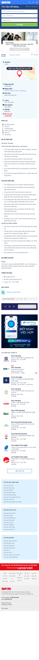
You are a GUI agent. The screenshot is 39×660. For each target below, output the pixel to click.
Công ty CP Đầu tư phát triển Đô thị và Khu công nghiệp (23, 425)
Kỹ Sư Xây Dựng (16, 356)
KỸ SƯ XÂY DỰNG (16, 377)
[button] (33, 2)
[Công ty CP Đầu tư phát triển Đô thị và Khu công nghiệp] (6, 425)
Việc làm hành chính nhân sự (12, 555)
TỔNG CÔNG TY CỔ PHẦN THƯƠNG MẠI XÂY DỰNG (23, 459)
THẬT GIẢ (34, 578)
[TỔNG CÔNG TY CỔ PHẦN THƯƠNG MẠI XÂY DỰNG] (6, 460)
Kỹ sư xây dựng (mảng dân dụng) (21, 422)
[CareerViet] (25, 567)
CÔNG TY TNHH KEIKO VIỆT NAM (20, 402)
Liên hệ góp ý (4, 608)
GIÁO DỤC (34, 573)
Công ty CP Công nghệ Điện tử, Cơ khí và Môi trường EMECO (23, 448)
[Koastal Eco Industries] (6, 368)
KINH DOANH (12, 573)
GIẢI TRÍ (19, 580)
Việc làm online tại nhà (10, 541)
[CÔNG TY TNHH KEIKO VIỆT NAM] (6, 403)
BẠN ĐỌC (34, 576)
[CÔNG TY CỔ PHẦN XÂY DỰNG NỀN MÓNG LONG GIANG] (6, 380)
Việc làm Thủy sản (9, 499)
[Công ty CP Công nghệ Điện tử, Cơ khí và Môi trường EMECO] (6, 448)
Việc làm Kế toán (8, 485)
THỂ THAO (26, 573)
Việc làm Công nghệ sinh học (12, 497)
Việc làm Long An (9, 522)
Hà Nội (6, 64)
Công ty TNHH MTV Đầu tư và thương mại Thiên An (22, 391)
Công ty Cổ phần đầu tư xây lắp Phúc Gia (22, 358)
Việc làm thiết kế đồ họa (11, 557)
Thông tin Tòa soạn (6, 603)
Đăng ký (28, 6)
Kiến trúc (17, 90)
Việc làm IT (7, 550)
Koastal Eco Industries (17, 369)
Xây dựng (23, 90)
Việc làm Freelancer (9, 548)
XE (12, 578)
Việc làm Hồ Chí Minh (10, 513)
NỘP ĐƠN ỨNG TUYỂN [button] (19, 49)
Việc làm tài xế (8, 552)
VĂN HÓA (19, 577)
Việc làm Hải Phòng (9, 527)
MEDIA (5, 573)
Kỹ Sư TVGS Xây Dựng (18, 410)
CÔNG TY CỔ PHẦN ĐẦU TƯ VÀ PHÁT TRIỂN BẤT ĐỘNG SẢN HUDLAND (19, 45)
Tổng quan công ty (14, 55)
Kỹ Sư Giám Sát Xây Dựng (19, 433)
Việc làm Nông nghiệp (10, 495)
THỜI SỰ (5, 576)
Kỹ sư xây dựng (16, 367)
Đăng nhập (34, 6)
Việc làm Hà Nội (8, 515)
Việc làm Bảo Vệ (8, 490)
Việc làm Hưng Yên (9, 529)
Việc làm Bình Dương (9, 518)
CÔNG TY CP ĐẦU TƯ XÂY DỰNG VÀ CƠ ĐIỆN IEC (23, 413)
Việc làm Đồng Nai (9, 520)
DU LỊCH (12, 581)
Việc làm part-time (9, 543)
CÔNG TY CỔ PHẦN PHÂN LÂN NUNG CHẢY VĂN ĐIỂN (23, 436)
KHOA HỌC (26, 576)
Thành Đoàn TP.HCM (6, 604)
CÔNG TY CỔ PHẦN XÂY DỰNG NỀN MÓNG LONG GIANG (22, 380)
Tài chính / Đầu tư (9, 90)
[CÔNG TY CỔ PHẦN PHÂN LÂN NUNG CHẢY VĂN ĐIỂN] (6, 436)
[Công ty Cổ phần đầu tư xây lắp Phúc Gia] (6, 358)
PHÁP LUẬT (5, 581)
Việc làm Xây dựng (9, 488)
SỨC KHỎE (26, 578)
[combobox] (19, 11)
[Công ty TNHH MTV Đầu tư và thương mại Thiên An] (6, 391)
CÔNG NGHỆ (12, 576)
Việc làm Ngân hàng (9, 492)
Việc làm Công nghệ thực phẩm (12, 502)
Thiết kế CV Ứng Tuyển (13, 292)
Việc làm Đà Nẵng (9, 525)
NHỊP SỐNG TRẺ (19, 574)
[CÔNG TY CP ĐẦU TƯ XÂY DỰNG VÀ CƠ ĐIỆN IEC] (6, 413)
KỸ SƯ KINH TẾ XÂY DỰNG (19, 445)
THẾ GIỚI (5, 578)
